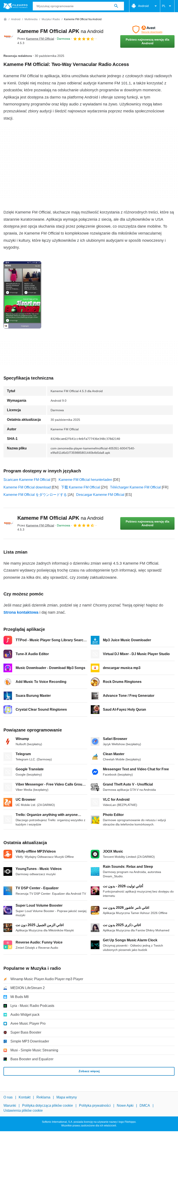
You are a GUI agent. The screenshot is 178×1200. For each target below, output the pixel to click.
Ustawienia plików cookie (23, 1110)
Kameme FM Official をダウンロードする (35, 494)
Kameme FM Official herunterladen (85, 480)
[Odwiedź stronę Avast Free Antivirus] (147, 29)
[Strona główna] (5, 19)
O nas (8, 1097)
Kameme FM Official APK (60, 31)
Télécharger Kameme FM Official (135, 487)
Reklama (43, 1097)
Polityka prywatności (95, 1105)
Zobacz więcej (89, 1071)
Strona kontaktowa (20, 612)
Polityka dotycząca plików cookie (47, 1105)
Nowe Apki (125, 1105)
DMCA (145, 1105)
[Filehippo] (15, 6)
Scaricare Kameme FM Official (26, 480)
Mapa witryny (66, 1097)
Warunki (9, 1105)
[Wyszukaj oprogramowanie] (116, 6)
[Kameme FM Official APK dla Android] (8, 36)
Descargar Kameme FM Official (100, 494)
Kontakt (24, 1097)
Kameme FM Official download (27, 487)
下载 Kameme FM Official (80, 487)
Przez (35, 38)
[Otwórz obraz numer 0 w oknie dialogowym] (22, 295)
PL (164, 6)
